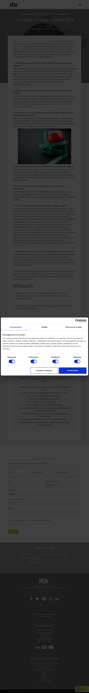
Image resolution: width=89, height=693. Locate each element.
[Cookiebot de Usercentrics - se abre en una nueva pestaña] (77, 320)
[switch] (33, 361)
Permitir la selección (44, 370)
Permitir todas (72, 370)
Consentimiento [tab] (15, 327)
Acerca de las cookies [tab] (73, 327)
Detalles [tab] (44, 327)
